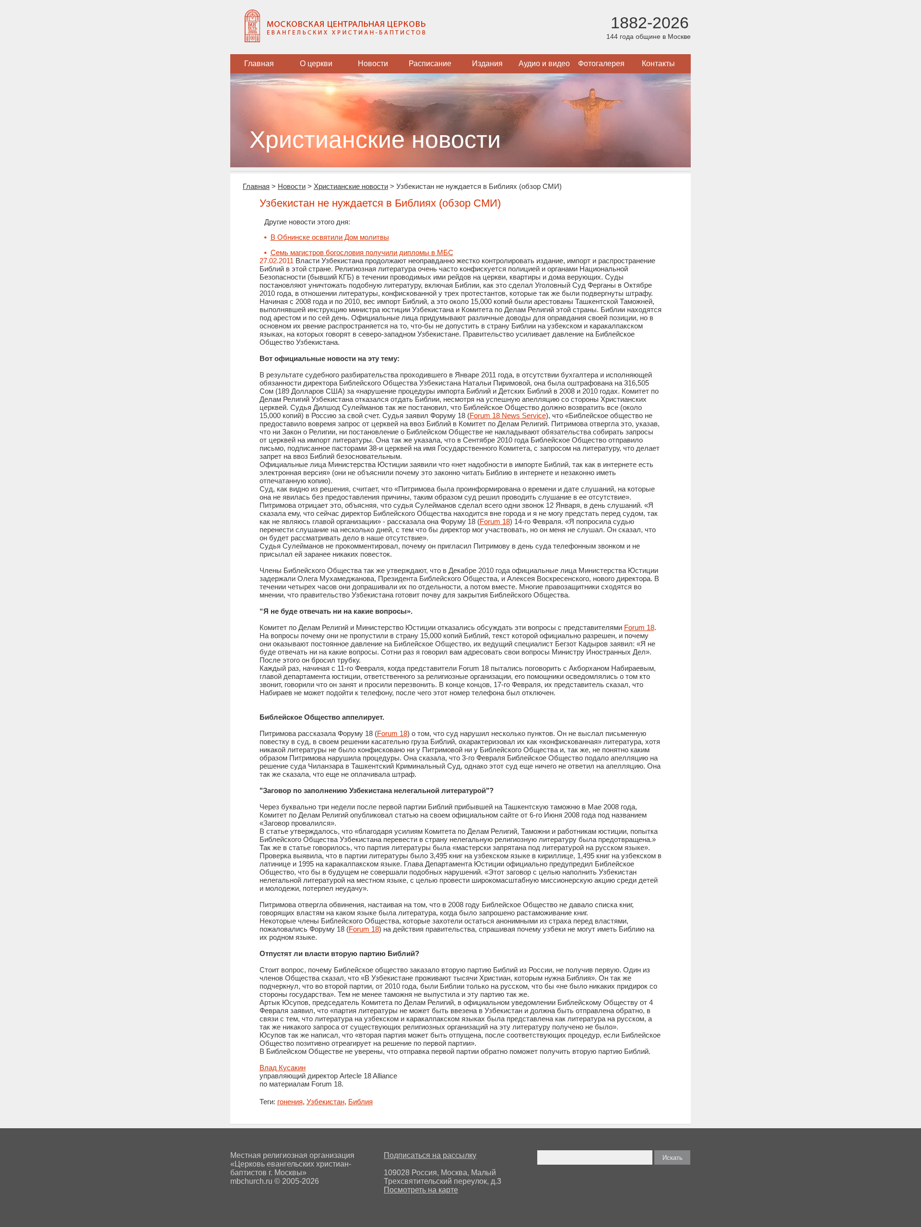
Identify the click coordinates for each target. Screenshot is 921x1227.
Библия (360, 1102)
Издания (487, 63)
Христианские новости (351, 186)
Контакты (658, 63)
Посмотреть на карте (421, 1190)
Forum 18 (495, 521)
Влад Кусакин (283, 1067)
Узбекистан (325, 1102)
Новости (373, 63)
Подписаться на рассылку (430, 1155)
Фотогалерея (601, 63)
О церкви (316, 63)
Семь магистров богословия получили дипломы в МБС (362, 252)
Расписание (430, 63)
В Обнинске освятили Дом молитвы (330, 237)
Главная (259, 63)
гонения (290, 1102)
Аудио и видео (544, 63)
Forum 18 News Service (508, 415)
